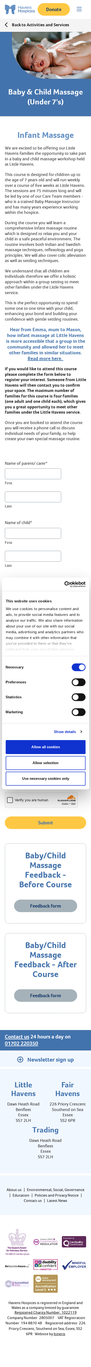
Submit (45, 823)
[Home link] (20, 9)
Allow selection (45, 763)
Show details (65, 732)
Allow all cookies (45, 747)
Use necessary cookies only (45, 778)
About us (14, 1189)
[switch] (78, 682)
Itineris (59, 1334)
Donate (53, 9)
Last (8, 506)
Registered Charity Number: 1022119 (46, 1312)
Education (21, 1195)
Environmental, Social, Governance (55, 1189)
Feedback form (45, 906)
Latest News (57, 1200)
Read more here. (46, 358)
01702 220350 (21, 1043)
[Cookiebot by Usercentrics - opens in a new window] (64, 584)
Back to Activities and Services (40, 24)
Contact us (17, 1037)
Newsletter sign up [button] (50, 1059)
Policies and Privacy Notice (57, 1195)
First (8, 483)
